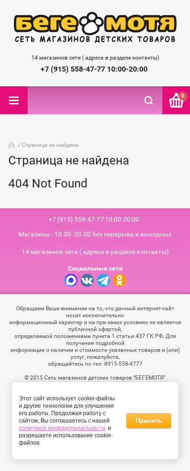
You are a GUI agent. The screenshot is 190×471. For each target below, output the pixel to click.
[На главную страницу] (95, 28)
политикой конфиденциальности (62, 428)
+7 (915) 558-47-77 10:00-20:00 (94, 69)
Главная (12, 145)
